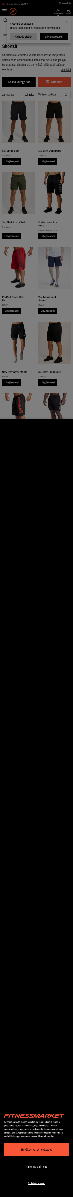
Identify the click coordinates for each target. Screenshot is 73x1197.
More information (46, 1136)
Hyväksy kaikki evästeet (36, 1149)
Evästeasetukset (36, 1183)
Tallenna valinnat (36, 1166)
